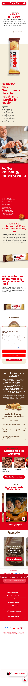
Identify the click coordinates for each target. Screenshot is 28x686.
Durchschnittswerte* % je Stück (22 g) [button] (11, 437)
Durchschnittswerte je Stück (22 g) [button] (12, 430)
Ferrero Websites (12, 592)
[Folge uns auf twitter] (10, 628)
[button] (24, 306)
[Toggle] (8, 673)
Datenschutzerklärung (8, 633)
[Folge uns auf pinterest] (21, 628)
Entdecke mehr (14, 359)
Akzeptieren (20, 351)
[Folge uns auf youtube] (14, 628)
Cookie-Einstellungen (14, 355)
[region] (14, 343)
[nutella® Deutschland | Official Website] (14, 3)
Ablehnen (8, 351)
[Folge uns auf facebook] (6, 628)
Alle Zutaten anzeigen (14, 477)
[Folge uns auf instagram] (18, 628)
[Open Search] (4, 3)
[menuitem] (13, 595)
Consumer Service (20, 632)
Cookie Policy (16, 633)
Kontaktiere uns (13, 570)
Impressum (21, 633)
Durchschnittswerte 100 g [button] (11, 424)
